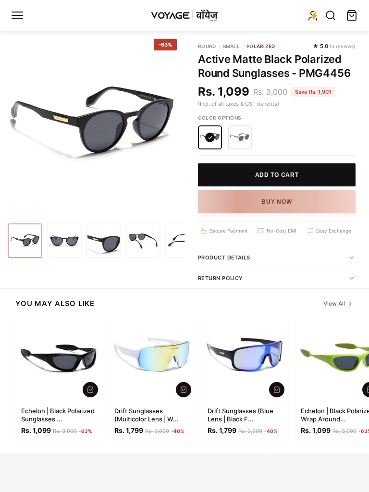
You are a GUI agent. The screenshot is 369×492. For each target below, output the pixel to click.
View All (334, 303)
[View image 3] (103, 240)
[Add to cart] (90, 389)
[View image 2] (64, 240)
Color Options (219, 118)
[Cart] (351, 15)
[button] (210, 137)
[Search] (330, 15)
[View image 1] (25, 240)
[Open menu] (17, 15)
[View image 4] (143, 240)
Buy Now (276, 201)
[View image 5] (182, 240)
